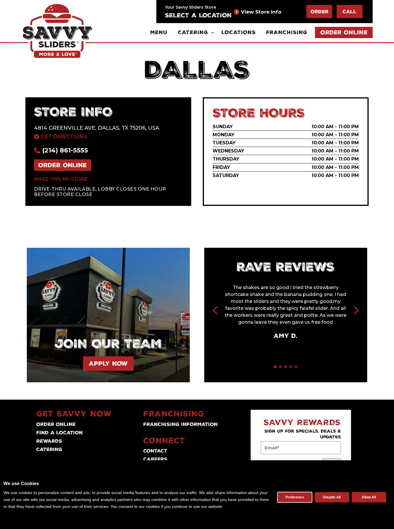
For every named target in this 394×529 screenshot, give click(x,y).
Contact (155, 451)
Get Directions (63, 136)
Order (320, 11)
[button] (275, 367)
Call (350, 11)
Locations (239, 32)
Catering (193, 32)
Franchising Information (180, 424)
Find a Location (59, 432)
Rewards (49, 441)
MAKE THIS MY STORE (61, 179)
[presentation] (216, 311)
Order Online (343, 32)
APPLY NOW (108, 364)
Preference (295, 497)
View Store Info (261, 12)
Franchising (286, 32)
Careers (155, 459)
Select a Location (198, 15)
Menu (159, 32)
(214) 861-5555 (64, 150)
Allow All (369, 497)
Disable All (332, 497)
